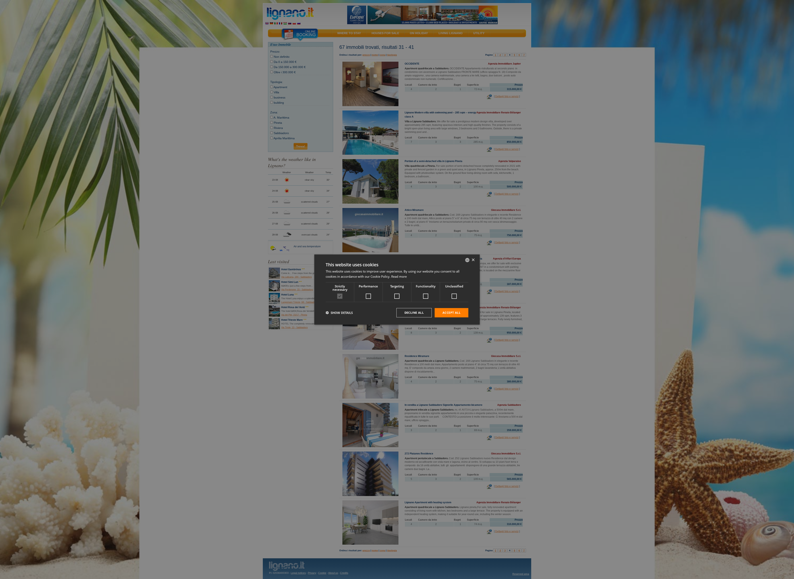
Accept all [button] (451, 313)
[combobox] (467, 260)
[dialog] (397, 290)
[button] (339, 312)
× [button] (473, 259)
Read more (399, 276)
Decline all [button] (414, 313)
